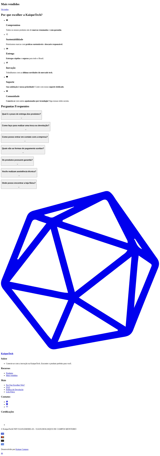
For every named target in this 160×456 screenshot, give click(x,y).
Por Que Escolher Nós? (15, 385)
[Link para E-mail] (7, 407)
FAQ (8, 387)
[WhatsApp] (2, 454)
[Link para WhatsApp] (7, 402)
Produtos (9, 373)
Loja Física (10, 392)
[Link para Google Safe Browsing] (11, 425)
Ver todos (4, 9)
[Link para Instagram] (7, 404)
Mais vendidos (12, 375)
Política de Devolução (14, 390)
